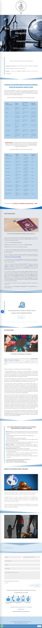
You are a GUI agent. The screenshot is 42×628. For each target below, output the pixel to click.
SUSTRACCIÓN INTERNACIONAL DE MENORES (21, 521)
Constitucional (16, 360)
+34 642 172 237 (21, 609)
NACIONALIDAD (25, 91)
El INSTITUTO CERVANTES (9, 90)
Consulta (21, 317)
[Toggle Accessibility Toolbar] (2, 311)
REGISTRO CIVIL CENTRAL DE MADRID (13, 257)
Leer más (21, 532)
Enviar (37, 585)
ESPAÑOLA (30, 91)
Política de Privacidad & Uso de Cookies (21, 622)
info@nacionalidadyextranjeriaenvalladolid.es (20, 611)
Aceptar (7, 582)
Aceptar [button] (39, 626)
